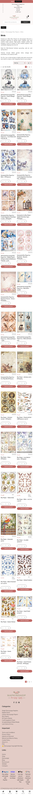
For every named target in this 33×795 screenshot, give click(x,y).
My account (5, 762)
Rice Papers (5, 716)
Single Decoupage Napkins (10, 710)
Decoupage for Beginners (18, 4)
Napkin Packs (6, 712)
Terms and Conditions (8, 732)
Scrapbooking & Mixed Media (10, 722)
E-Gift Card (18, 12)
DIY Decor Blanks (7, 718)
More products (16, 677)
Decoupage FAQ (18, 7)
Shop (3, 756)
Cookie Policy (6, 740)
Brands (18, 10)
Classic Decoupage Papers (10, 714)
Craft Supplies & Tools (8, 720)
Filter (3, 27)
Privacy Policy (6, 734)
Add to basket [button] (8, 104)
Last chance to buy (7, 724)
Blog (18, 5)
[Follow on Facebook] (13, 702)
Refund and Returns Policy (10, 738)
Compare (5, 766)
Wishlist (4, 764)
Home (2, 32)
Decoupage (5, 758)
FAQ (3, 744)
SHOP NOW (18, 1)
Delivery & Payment (8, 736)
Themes (18, 9)
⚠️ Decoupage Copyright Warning (12, 746)
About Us (5, 742)
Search (25, 22)
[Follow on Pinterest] (19, 702)
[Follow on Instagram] (16, 702)
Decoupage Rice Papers (12, 32)
